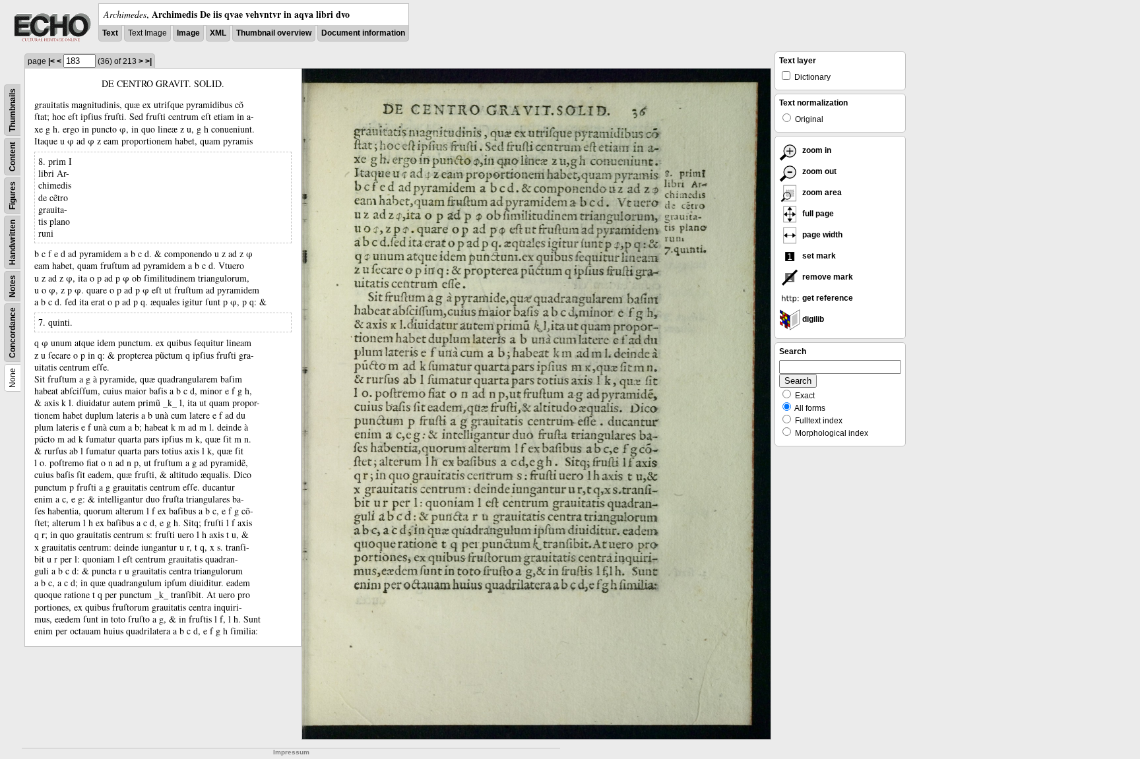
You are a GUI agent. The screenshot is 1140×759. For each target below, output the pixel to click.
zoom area (821, 192)
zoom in (815, 150)
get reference (826, 298)
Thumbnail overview (273, 33)
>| (148, 61)
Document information (363, 33)
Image (188, 33)
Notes (12, 286)
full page (817, 213)
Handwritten (12, 242)
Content (12, 156)
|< (51, 61)
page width (821, 234)
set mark (818, 255)
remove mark (826, 277)
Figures (12, 195)
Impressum (291, 752)
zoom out (818, 171)
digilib (812, 319)
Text (110, 33)
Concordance (12, 332)
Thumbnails (12, 110)
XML (218, 33)
